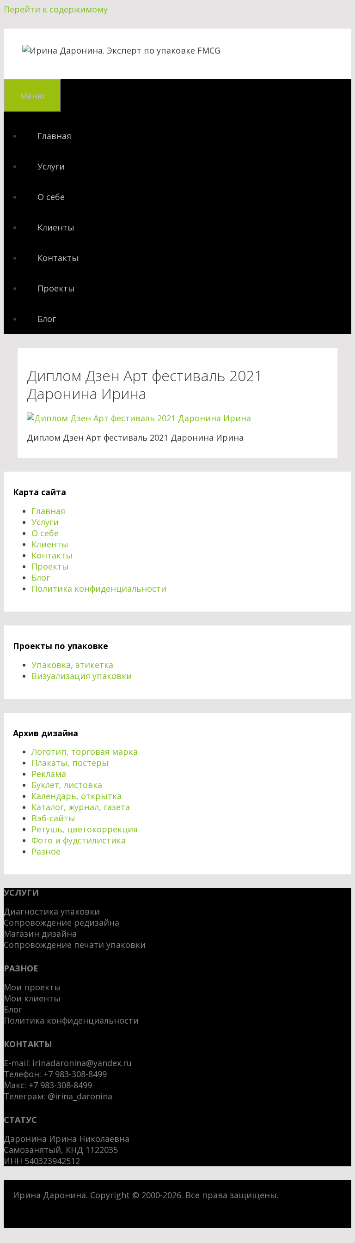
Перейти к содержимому (56, 9)
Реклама (48, 773)
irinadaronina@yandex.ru (82, 1062)
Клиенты (55, 227)
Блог (46, 318)
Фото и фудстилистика (78, 840)
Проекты (56, 288)
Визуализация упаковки (81, 675)
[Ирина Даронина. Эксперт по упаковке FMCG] (121, 50)
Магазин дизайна (40, 933)
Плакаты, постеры (70, 762)
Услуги (51, 166)
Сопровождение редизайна (61, 922)
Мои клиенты (32, 998)
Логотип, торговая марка (84, 751)
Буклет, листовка (66, 784)
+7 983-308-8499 (60, 1085)
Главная (54, 135)
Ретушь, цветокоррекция (84, 829)
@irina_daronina (80, 1096)
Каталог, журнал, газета (80, 806)
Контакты (58, 257)
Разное (46, 851)
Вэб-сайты (53, 818)
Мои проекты (32, 987)
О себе (51, 196)
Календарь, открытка (76, 795)
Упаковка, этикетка (72, 664)
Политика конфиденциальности (98, 588)
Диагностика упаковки (52, 911)
